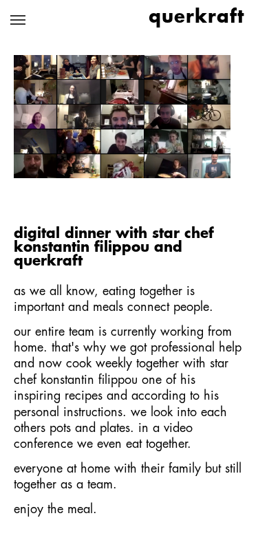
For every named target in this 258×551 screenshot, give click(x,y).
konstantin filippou (89, 380)
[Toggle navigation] (17, 20)
